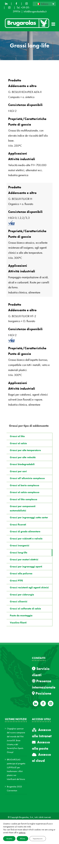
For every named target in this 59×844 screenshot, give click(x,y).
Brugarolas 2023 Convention (14, 788)
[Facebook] (16, 4)
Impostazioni (38, 838)
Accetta (9, 838)
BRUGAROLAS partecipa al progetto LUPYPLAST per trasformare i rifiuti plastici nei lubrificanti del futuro (16, 769)
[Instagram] (50, 703)
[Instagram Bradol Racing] (9, 8)
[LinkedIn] (6, 4)
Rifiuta (22, 838)
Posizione (43, 693)
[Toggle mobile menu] (53, 24)
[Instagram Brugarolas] (26, 4)
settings (22, 832)
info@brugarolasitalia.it (35, 11)
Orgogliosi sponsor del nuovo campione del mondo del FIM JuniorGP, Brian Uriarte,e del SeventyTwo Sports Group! (16, 740)
